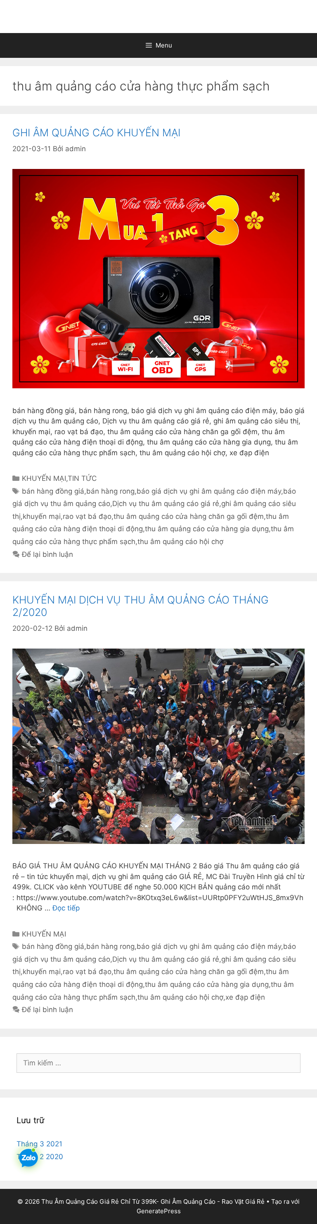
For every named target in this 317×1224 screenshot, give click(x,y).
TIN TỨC (82, 478)
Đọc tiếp (66, 908)
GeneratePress (159, 1211)
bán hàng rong (110, 491)
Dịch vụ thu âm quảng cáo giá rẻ (165, 503)
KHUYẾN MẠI (44, 478)
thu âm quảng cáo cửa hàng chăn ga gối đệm (189, 516)
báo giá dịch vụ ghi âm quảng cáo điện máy (209, 491)
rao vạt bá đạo (87, 516)
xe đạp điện (245, 997)
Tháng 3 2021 (39, 1144)
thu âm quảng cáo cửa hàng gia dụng (207, 529)
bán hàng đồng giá (53, 491)
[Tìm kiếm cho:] (158, 1063)
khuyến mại (42, 516)
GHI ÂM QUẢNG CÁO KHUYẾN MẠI (96, 132)
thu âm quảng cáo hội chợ (180, 541)
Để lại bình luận (47, 554)
